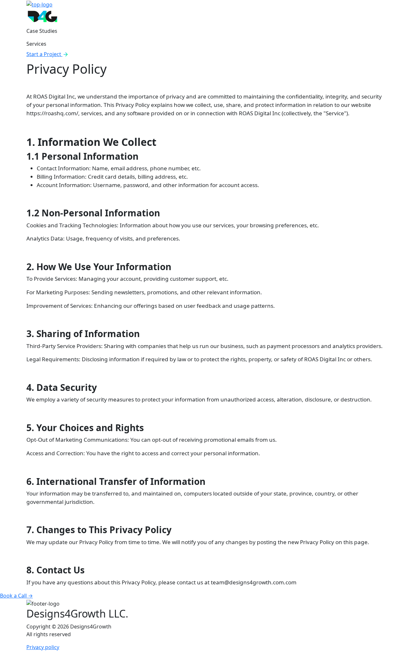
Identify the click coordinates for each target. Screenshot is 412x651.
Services (36, 43)
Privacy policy (42, 647)
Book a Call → (16, 595)
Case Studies (41, 30)
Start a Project (44, 54)
